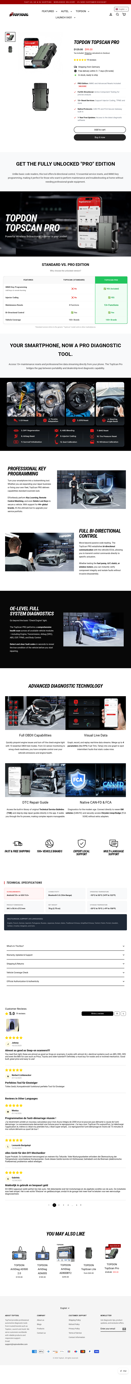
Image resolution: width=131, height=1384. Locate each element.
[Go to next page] (81, 1205)
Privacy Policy (74, 1329)
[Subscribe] (124, 1329)
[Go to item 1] (12, 1025)
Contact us (41, 1333)
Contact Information (77, 1337)
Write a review (97, 1013)
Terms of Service (75, 1333)
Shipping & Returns (15, 964)
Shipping (88, 53)
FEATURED (48, 11)
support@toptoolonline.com (16, 1344)
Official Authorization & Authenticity (23, 981)
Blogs (39, 1324)
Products (40, 1329)
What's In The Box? (15, 946)
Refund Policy (74, 1324)
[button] (80, 60)
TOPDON (81, 11)
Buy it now (100, 137)
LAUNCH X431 (64, 17)
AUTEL (65, 11)
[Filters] (117, 1013)
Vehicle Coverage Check (17, 972)
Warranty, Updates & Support (19, 955)
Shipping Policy (75, 1320)
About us (40, 1320)
